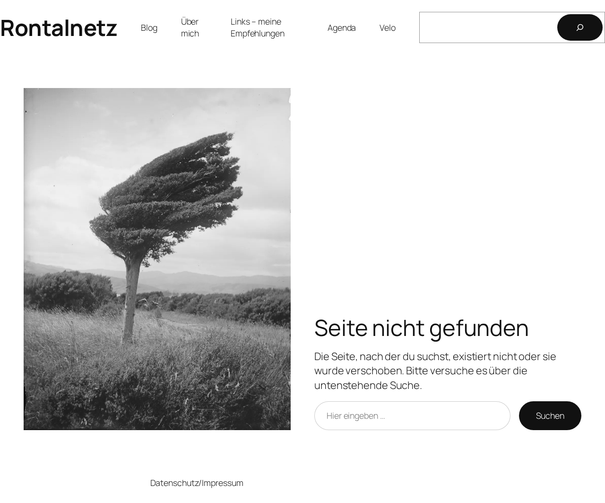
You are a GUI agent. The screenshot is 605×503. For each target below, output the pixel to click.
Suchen (550, 415)
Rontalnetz (58, 27)
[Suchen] (580, 27)
